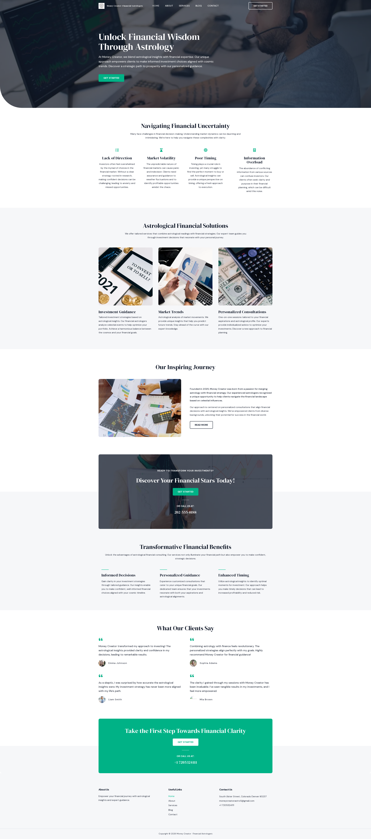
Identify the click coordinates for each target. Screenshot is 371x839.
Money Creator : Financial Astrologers (125, 5)
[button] (260, 5)
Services (184, 5)
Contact (213, 5)
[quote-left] (101, 639)
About (169, 5)
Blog (198, 5)
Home (155, 5)
